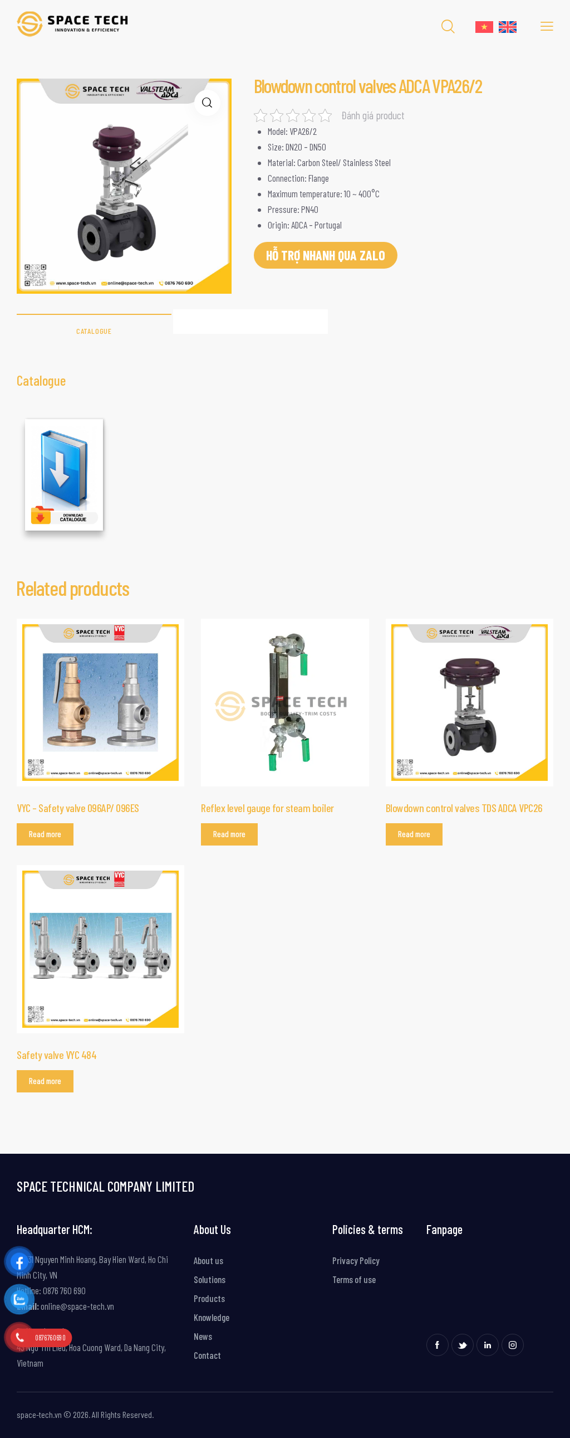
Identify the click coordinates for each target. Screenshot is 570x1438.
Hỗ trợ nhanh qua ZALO (325, 255)
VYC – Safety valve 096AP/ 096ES (78, 807)
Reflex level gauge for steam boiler (267, 807)
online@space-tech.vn (76, 1305)
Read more (45, 834)
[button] (207, 103)
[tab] (250, 321)
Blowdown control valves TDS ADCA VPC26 (464, 807)
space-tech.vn (39, 1414)
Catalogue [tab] (94, 331)
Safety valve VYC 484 (56, 1054)
